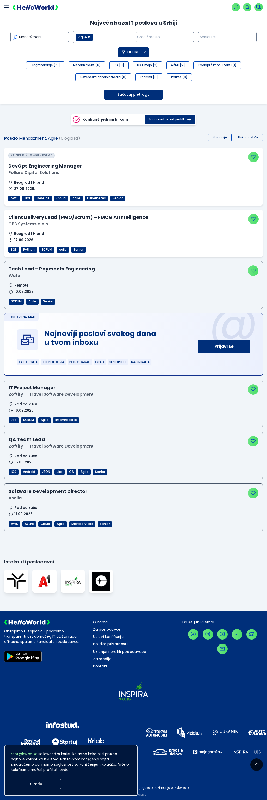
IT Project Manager (32, 387)
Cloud (61, 198)
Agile (76, 198)
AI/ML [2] (178, 65)
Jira (27, 198)
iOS (13, 472)
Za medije (102, 658)
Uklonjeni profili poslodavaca (119, 651)
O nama (100, 622)
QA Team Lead (27, 439)
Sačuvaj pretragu (133, 94)
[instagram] (208, 634)
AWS (14, 198)
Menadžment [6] (87, 65)
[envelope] (222, 649)
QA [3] (119, 65)
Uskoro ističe (248, 137)
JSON (46, 472)
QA (71, 472)
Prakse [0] (179, 77)
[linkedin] (237, 634)
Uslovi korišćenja (108, 636)
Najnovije (220, 137)
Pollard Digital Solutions (33, 173)
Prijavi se (224, 346)
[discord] (251, 634)
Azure (29, 524)
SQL (13, 249)
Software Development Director (48, 491)
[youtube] (222, 634)
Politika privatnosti (110, 644)
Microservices (82, 524)
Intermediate (66, 420)
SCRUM (46, 249)
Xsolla (15, 498)
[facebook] (193, 634)
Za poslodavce (106, 629)
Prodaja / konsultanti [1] (217, 65)
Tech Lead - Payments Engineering (52, 268)
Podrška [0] (149, 77)
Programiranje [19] (45, 65)
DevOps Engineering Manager (45, 166)
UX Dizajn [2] (147, 65)
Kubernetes (96, 198)
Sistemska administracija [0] (103, 77)
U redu (36, 784)
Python (29, 249)
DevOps (43, 198)
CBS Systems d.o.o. (28, 224)
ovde (64, 769)
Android (29, 472)
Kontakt (100, 666)
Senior (118, 198)
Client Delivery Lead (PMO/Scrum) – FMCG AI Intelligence (78, 217)
